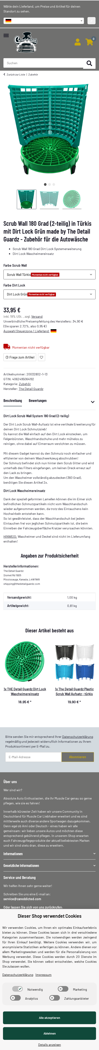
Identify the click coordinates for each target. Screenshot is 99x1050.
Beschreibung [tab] (12, 400)
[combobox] (43, 21)
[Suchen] (89, 63)
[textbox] (44, 21)
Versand (37, 316)
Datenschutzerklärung (77, 737)
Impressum (43, 975)
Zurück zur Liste (16, 74)
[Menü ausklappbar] (6, 33)
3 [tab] (53, 184)
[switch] (17, 989)
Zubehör (25, 384)
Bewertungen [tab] (38, 400)
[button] (77, 42)
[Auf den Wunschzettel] (41, 357)
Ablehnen (50, 1033)
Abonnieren (77, 757)
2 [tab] (49, 184)
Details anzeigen (49, 1045)
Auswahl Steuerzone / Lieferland (26, 331)
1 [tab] (45, 184)
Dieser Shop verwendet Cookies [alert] (50, 916)
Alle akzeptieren (49, 1018)
